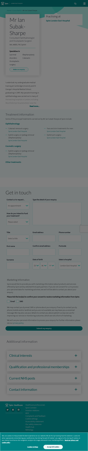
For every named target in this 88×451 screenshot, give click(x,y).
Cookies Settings (32, 447)
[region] (44, 441)
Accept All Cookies (53, 447)
